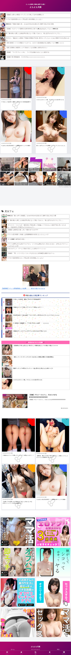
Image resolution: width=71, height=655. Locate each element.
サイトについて (35, 649)
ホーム (13, 649)
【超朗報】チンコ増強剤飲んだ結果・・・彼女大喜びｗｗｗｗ (23, 288)
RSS (58, 649)
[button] (65, 394)
